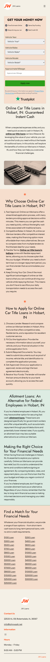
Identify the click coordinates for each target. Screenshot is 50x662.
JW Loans (16, 6)
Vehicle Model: (12, 58)
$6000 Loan (30, 564)
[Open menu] (44, 6)
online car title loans (15, 134)
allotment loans (17, 418)
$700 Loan (9, 549)
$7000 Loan (9, 568)
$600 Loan (30, 545)
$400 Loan (30, 541)
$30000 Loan (31, 579)
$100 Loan (9, 537)
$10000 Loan (31, 571)
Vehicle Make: (11, 47)
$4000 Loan (30, 560)
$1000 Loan (30, 552)
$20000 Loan (31, 575)
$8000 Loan (30, 568)
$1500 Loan (9, 556)
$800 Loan (30, 549)
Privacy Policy (39, 91)
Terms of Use (9, 93)
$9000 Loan (9, 571)
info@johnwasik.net (13, 624)
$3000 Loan (9, 560)
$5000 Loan (9, 564)
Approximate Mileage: (15, 69)
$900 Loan (9, 552)
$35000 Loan (10, 583)
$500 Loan (9, 545)
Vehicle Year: (11, 37)
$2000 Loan (30, 556)
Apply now (25, 83)
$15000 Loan (10, 575)
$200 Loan (30, 537)
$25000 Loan (10, 579)
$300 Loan (9, 541)
